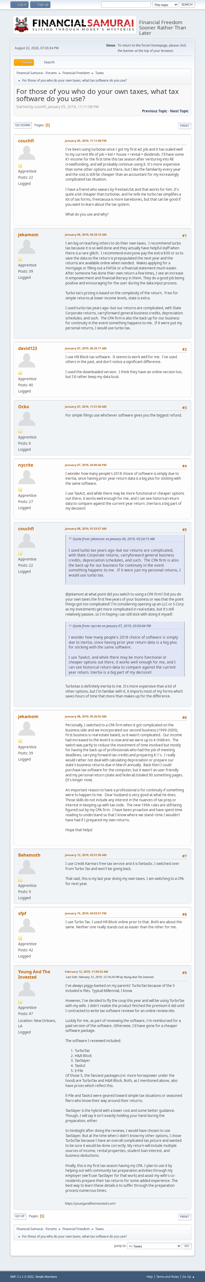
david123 (27, 348)
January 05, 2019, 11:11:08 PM (86, 141)
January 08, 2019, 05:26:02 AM (86, 716)
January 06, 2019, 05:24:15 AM (86, 234)
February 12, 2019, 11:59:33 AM (86, 972)
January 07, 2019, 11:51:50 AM (86, 407)
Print (184, 126)
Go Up (20, 1216)
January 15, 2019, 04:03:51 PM (86, 913)
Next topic (179, 111)
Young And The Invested (34, 974)
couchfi (26, 141)
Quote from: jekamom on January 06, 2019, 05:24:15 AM (114, 539)
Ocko (23, 407)
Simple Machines (46, 1276)
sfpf (22, 913)
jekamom (28, 235)
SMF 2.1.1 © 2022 (22, 1276)
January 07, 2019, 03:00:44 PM (86, 465)
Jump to (119, 1245)
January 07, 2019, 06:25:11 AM (86, 348)
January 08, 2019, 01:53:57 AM (86, 528)
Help (150, 1277)
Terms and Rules (167, 1277)
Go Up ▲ (188, 1277)
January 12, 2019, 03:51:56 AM (86, 855)
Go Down (22, 125)
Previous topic (154, 111)
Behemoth (29, 855)
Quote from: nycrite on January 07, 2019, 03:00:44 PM (112, 626)
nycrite (25, 465)
